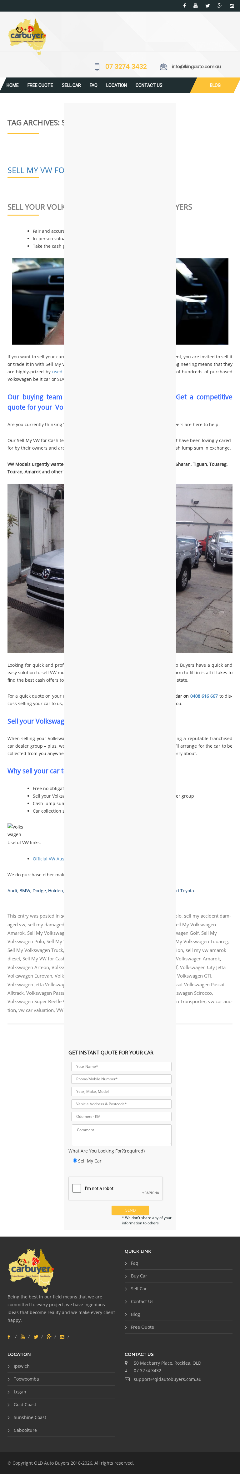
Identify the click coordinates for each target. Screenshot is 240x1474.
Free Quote (40, 85)
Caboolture (25, 1430)
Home (13, 85)
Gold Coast (25, 1404)
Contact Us (149, 85)
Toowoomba (26, 1379)
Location (116, 85)
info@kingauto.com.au (196, 66)
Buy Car (139, 1276)
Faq (94, 85)
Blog (215, 85)
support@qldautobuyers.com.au (168, 1379)
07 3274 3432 (126, 67)
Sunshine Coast (30, 1417)
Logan (20, 1392)
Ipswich (22, 1366)
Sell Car (71, 85)
